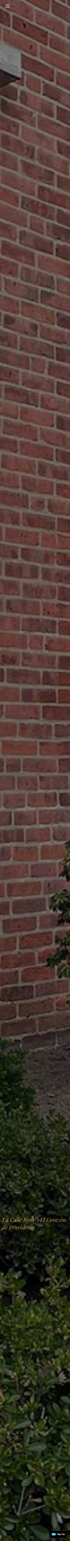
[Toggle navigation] (7, 6)
